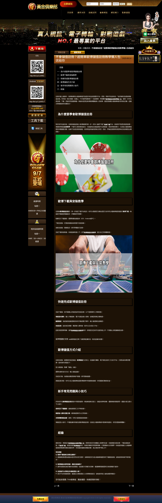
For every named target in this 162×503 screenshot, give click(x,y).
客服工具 (39, 128)
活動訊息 (86, 48)
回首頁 (70, 13)
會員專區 (103, 13)
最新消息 (81, 13)
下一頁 (131, 486)
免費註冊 (40, 499)
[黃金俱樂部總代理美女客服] (150, 24)
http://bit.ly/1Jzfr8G (37, 76)
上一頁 (56, 486)
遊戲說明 (92, 13)
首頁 (79, 48)
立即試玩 (68, 4)
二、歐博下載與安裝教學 (67, 75)
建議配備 (37, 115)
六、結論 (60, 89)
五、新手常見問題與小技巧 (67, 86)
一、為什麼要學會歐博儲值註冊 (69, 72)
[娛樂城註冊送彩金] (149, 40)
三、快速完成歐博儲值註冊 (67, 79)
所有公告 (61, 52)
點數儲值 (125, 13)
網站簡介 (114, 13)
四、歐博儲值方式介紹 (66, 82)
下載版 (37, 49)
